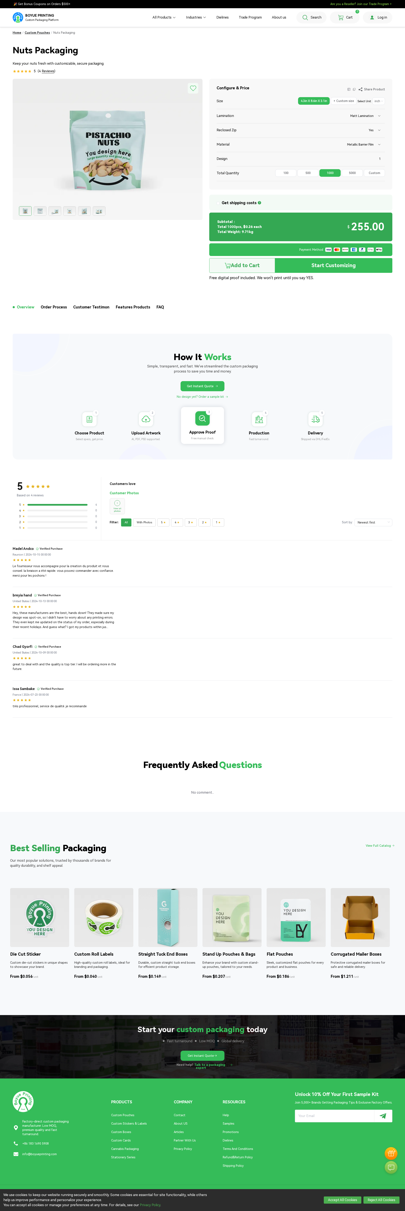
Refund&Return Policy (238, 1157)
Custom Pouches (122, 1115)
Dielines (222, 17)
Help (226, 1115)
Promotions (231, 1132)
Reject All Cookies (381, 1200)
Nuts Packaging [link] (64, 32)
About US (181, 1123)
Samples (228, 1123)
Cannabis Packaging (125, 1149)
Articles (179, 1132)
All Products (162, 17)
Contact (179, 1115)
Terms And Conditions (238, 1149)
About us (279, 17)
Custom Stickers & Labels (129, 1123)
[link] (17, 32)
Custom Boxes (121, 1132)
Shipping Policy (233, 1165)
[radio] (313, 101)
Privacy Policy (183, 1149)
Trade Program (250, 17)
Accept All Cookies (342, 1200)
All (126, 522)
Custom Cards (121, 1140)
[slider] (22, 71)
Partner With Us (185, 1140)
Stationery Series (123, 1157)
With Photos (144, 522)
